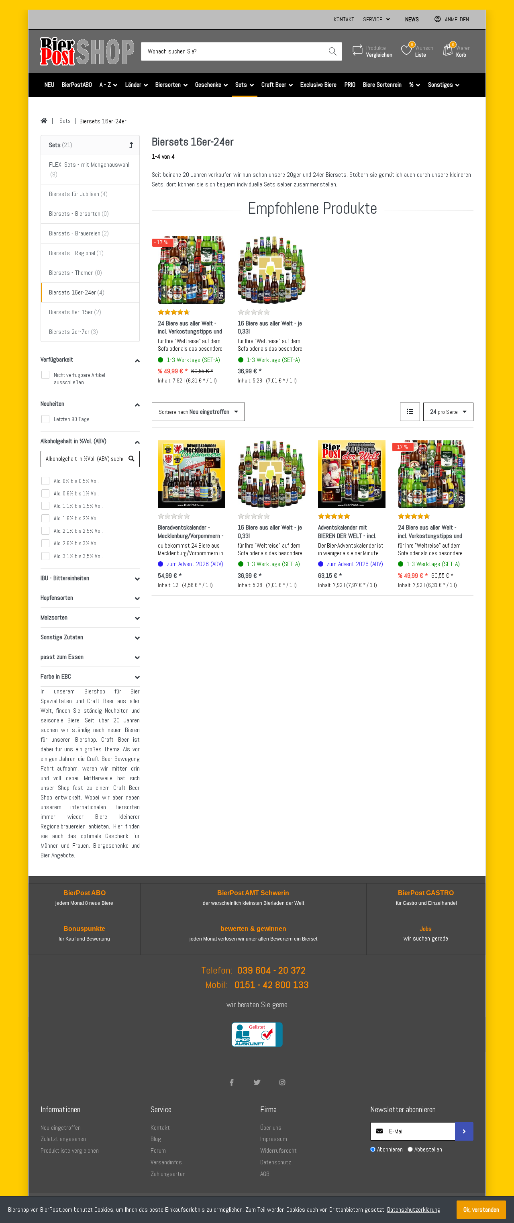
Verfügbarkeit (57, 359)
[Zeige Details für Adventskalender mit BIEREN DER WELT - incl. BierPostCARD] (352, 474)
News (412, 19)
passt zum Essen (62, 656)
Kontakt (344, 19)
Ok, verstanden (481, 1209)
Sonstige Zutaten (62, 637)
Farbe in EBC (56, 676)
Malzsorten (54, 617)
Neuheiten (52, 403)
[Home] (44, 121)
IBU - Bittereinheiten (65, 578)
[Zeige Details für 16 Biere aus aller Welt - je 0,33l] (271, 270)
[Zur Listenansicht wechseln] (410, 412)
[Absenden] (464, 1131)
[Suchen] (333, 51)
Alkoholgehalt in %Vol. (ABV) (73, 441)
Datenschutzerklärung (414, 1209)
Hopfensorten (57, 597)
